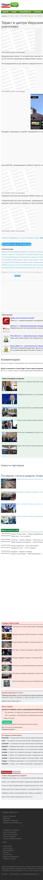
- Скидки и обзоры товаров (11, 838)
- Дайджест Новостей (10, 820)
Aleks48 (5, 746)
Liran (3, 740)
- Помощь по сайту (9, 859)
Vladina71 (5, 764)
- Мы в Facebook (8, 850)
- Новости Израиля (9, 816)
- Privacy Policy (7, 854)
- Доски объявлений (9, 832)
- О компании (7, 846)
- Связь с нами (7, 848)
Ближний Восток (25, 11)
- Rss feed (5, 852)
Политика (37, 11)
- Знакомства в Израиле (10, 830)
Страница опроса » (8, 729)
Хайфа (40, 16)
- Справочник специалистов (12, 822)
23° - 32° (33, 16)
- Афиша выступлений (10, 834)
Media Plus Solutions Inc (31, 874)
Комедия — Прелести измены (21, 551)
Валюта (4, 16)
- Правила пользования (10, 856)
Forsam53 (5, 738)
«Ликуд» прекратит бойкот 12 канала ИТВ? (27, 658)
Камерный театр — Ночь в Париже (23, 548)
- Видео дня (6, 818)
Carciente (5, 743)
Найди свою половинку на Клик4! (22, 318)
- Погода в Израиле (9, 836)
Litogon (4, 749)
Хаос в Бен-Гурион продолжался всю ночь (17, 797)
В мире (14, 11)
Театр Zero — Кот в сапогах (20, 536)
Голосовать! (7, 722)
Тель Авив (24, 16)
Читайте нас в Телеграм (16, 244)
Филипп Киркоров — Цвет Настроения (24, 546)
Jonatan (5, 752)
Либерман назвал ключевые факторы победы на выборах (22, 793)
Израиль (5, 11)
